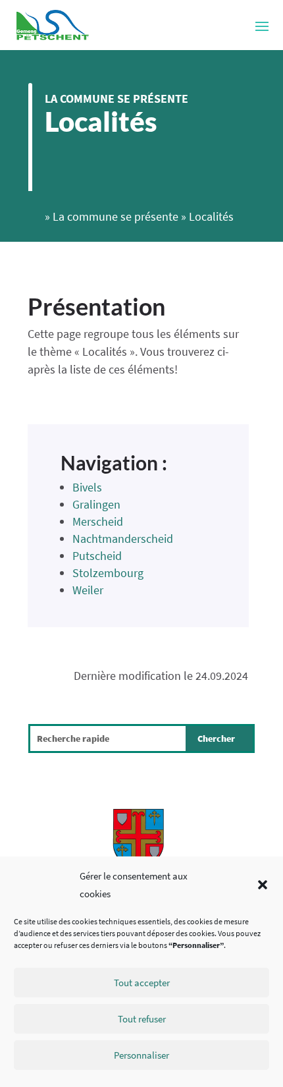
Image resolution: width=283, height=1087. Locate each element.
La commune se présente (116, 98)
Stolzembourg (107, 572)
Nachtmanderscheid (122, 538)
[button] (262, 884)
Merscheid (97, 521)
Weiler (87, 590)
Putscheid (97, 555)
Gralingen (96, 504)
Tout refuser (142, 1019)
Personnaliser (141, 1055)
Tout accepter (142, 982)
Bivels (87, 487)
